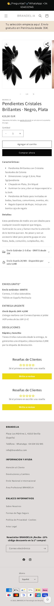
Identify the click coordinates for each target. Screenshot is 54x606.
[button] (6, 19)
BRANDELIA (21, 601)
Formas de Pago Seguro (17, 513)
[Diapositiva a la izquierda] (20, 94)
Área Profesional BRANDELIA (20, 487)
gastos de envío (25, 120)
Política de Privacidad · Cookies (21, 519)
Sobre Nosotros (13, 506)
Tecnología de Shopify (34, 601)
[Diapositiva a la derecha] (33, 94)
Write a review (27, 376)
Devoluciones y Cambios (18, 474)
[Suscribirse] (44, 548)
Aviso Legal (11, 526)
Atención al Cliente (15, 467)
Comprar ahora (27, 152)
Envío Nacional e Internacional (21, 481)
